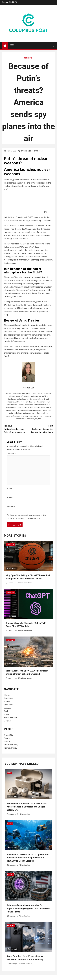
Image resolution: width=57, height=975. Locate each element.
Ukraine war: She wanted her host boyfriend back (42, 428)
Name (10, 488)
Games (10, 824)
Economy (8, 704)
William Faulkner (25, 583)
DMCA (7, 741)
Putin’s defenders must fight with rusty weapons (15, 428)
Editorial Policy (11, 744)
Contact (7, 720)
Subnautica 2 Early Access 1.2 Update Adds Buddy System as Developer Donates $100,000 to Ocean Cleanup (28, 857)
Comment (12, 453)
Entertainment (10, 717)
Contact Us (9, 738)
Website (11, 506)
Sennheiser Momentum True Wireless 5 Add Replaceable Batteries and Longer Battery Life (27, 806)
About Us (8, 735)
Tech (6, 711)
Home (7, 695)
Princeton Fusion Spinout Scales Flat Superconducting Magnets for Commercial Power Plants (28, 908)
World (7, 701)
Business (10, 926)
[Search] (52, 45)
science (10, 875)
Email (10, 497)
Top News (28, 58)
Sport (6, 714)
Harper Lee (11, 151)
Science (7, 708)
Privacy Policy (10, 747)
